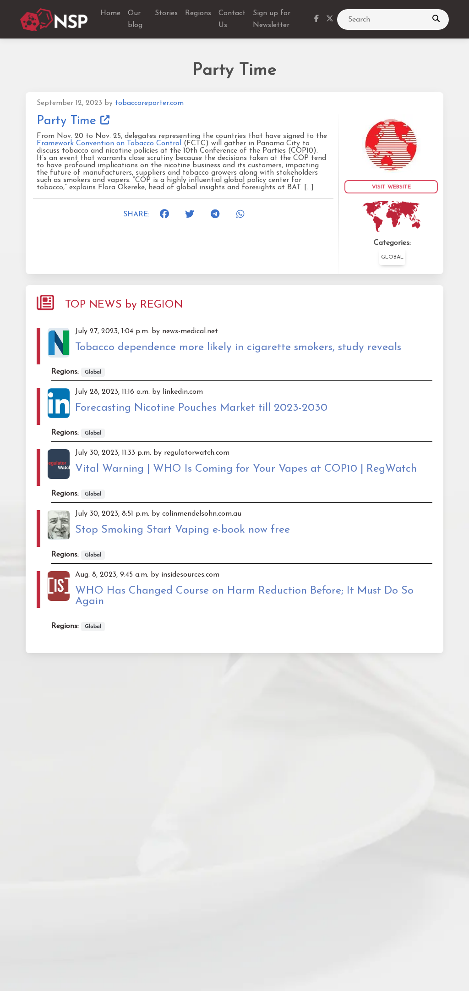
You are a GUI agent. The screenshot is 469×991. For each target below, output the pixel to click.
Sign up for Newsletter (271, 19)
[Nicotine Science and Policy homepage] (54, 19)
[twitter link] (329, 19)
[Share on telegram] (218, 214)
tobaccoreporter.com (149, 103)
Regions (198, 13)
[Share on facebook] (167, 214)
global (392, 257)
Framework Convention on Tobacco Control (109, 143)
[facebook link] (316, 19)
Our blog (135, 19)
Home (110, 13)
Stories (166, 13)
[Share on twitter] (192, 214)
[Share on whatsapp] (243, 214)
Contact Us (231, 19)
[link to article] (391, 143)
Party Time (68, 121)
